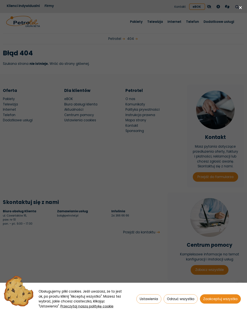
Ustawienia (149, 299)
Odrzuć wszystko (180, 299)
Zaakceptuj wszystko (220, 299)
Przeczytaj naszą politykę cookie (86, 306)
